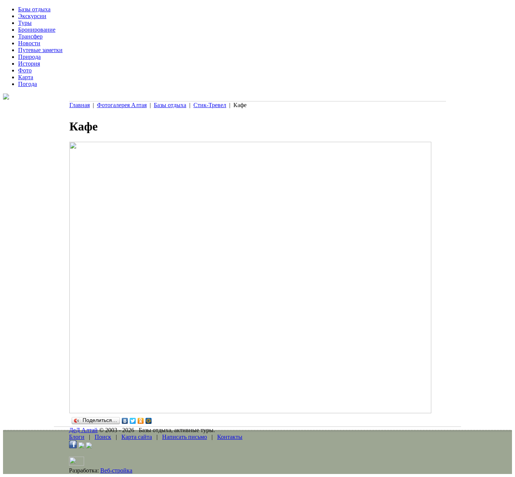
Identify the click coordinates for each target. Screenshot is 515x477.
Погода (27, 84)
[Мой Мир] (149, 421)
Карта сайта (136, 437)
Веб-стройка (116, 470)
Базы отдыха (34, 9)
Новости (29, 43)
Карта (25, 77)
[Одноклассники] (141, 421)
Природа (29, 57)
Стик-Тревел (209, 105)
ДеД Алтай (83, 430)
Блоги (76, 437)
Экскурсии (32, 16)
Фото (25, 70)
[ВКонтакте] (125, 421)
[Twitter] (133, 421)
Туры (25, 23)
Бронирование (36, 29)
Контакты (229, 437)
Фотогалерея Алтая (122, 105)
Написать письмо (184, 437)
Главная (79, 105)
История (29, 63)
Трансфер (30, 36)
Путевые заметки (40, 50)
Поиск (103, 437)
